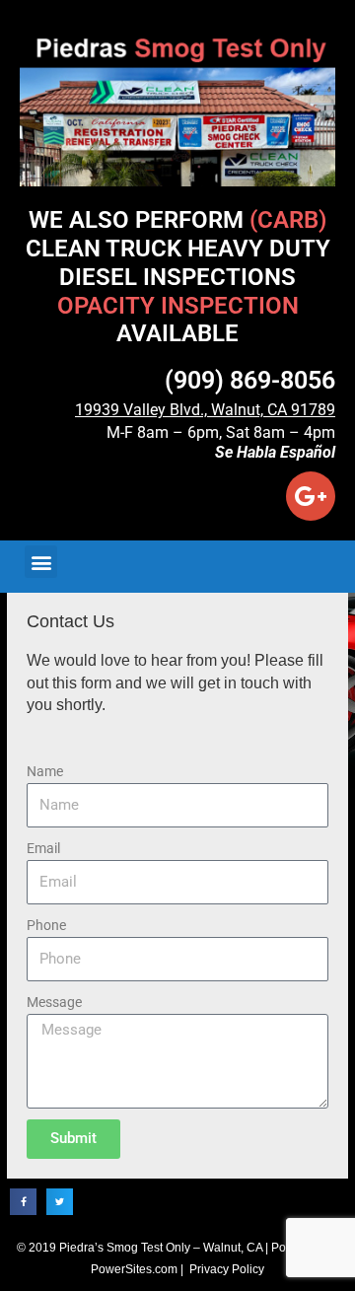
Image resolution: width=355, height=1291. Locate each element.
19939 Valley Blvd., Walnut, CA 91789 (205, 409)
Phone (46, 925)
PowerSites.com (134, 1269)
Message (54, 1002)
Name (45, 771)
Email (43, 848)
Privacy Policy (226, 1269)
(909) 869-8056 (250, 380)
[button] (41, 561)
